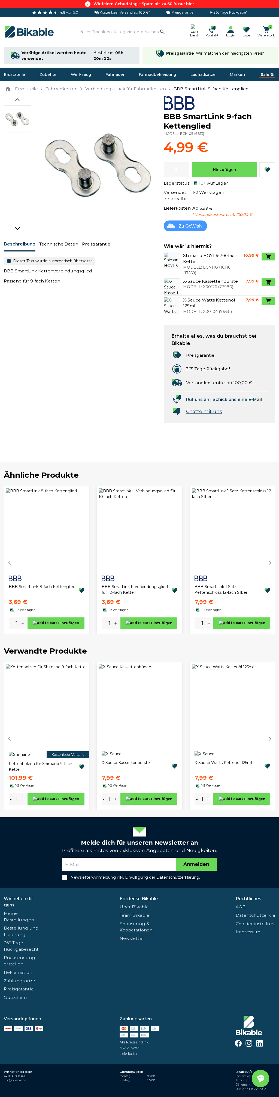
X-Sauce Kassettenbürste (126, 762)
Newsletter (132, 938)
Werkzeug (81, 74)
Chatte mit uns (204, 411)
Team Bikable (134, 915)
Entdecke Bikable (139, 898)
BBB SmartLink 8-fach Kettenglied (42, 586)
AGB (240, 906)
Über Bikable (134, 906)
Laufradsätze (203, 74)
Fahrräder (115, 74)
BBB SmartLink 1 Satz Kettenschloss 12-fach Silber (221, 589)
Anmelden (196, 864)
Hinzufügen (224, 169)
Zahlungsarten (20, 980)
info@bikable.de (15, 1080)
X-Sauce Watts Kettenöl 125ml (223, 762)
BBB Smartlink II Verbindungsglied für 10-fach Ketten (135, 589)
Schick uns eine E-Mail (237, 399)
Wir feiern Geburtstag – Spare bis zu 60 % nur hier (143, 3)
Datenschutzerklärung (255, 915)
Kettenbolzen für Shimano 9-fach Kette (40, 766)
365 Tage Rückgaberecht (21, 946)
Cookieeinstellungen (255, 923)
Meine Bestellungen (19, 916)
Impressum (248, 931)
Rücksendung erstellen (19, 961)
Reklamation (18, 972)
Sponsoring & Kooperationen (136, 927)
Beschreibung (19, 244)
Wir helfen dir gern (18, 902)
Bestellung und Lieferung (21, 931)
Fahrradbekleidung (157, 74)
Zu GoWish (190, 226)
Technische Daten (58, 244)
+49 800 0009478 (15, 1076)
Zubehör (48, 74)
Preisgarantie (96, 244)
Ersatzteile (14, 74)
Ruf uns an (197, 399)
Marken (237, 74)
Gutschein (15, 997)
